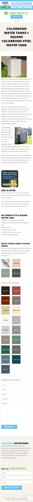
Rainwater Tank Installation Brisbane (19, 499)
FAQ (18, 498)
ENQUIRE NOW (16, 17)
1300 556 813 (18, 13)
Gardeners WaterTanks (11, 498)
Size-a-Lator (16, 193)
